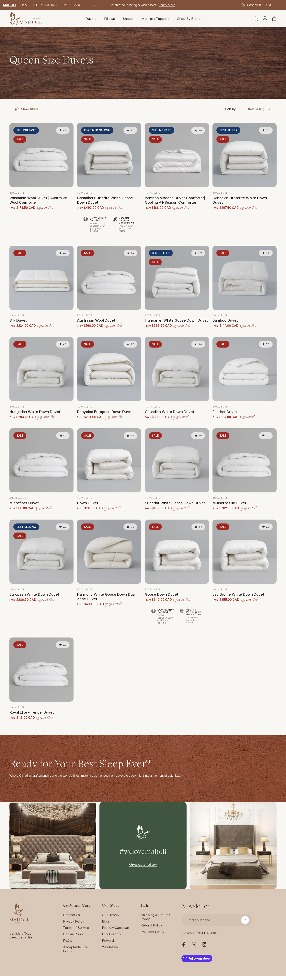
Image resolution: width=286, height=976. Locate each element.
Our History (110, 915)
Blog (105, 921)
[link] (52, 845)
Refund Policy (151, 925)
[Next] (191, 5)
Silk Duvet (18, 320)
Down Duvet (87, 503)
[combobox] (259, 5)
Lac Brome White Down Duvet (238, 594)
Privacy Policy (73, 921)
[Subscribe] (245, 920)
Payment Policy (152, 932)
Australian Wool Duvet (96, 320)
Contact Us (71, 915)
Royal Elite (28, 5)
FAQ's (67, 940)
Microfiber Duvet (24, 503)
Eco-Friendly (111, 934)
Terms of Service (76, 928)
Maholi (9, 5)
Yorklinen (50, 5)
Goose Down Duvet (161, 594)
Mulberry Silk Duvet (229, 503)
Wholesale (110, 947)
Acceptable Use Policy (75, 949)
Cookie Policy (73, 934)
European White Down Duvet (34, 594)
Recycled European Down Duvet (105, 411)
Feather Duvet (224, 411)
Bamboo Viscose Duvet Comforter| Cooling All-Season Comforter (175, 200)
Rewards (108, 940)
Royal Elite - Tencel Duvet (31, 712)
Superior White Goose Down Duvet (175, 503)
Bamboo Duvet (225, 320)
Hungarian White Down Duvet (34, 411)
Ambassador (72, 5)
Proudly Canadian (115, 928)
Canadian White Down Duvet (169, 411)
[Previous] (94, 5)
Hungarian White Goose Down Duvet (176, 320)
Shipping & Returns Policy (155, 917)
